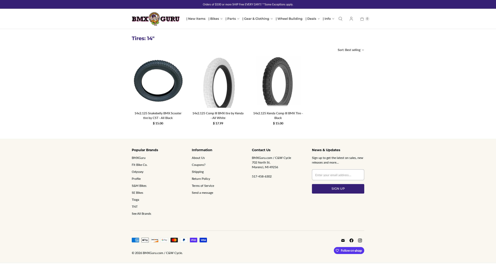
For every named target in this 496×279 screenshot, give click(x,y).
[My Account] (351, 18)
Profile (136, 178)
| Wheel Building (289, 19)
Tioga (135, 199)
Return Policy (201, 178)
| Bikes (213, 19)
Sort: (349, 50)
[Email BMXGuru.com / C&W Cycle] (343, 240)
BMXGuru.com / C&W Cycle (162, 253)
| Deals (311, 19)
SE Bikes (137, 192)
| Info (327, 19)
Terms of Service (203, 185)
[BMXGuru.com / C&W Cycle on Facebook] (351, 240)
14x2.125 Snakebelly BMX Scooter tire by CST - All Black (158, 115)
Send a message (202, 192)
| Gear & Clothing (255, 19)
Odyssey (137, 171)
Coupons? (198, 164)
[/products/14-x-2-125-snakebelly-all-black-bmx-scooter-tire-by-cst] (158, 81)
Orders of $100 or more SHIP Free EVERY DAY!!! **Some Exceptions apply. (248, 4)
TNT (135, 206)
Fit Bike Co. (139, 164)
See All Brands (141, 213)
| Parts (231, 19)
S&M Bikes (139, 185)
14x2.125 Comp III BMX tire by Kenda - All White (218, 115)
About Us (198, 157)
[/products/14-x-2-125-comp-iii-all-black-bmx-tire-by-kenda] (278, 81)
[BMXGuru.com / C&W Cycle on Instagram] (360, 240)
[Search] (340, 18)
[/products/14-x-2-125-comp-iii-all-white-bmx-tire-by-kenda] (218, 81)
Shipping (198, 171)
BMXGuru (139, 157)
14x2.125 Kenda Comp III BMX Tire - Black (278, 115)
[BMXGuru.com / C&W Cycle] (156, 19)
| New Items (195, 19)
